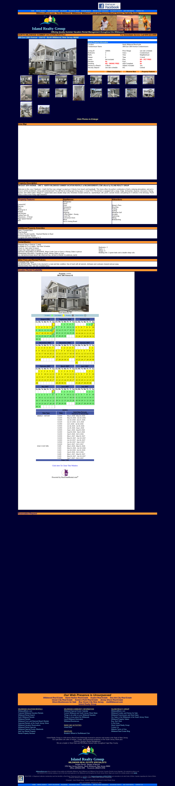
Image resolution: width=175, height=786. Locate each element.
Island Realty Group (87, 704)
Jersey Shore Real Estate (111, 700)
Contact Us (115, 727)
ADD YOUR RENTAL (128, 784)
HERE (135, 773)
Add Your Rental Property (27, 731)
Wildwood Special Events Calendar (76, 711)
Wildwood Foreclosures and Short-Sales (125, 715)
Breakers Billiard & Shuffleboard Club (77, 733)
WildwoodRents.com (25, 711)
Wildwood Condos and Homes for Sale (124, 713)
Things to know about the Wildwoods (76, 717)
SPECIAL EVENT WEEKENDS (100, 784)
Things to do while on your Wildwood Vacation (80, 715)
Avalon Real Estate (99, 698)
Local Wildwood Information (73, 719)
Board (84, 777)
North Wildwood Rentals (26, 717)
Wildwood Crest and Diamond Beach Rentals (33, 721)
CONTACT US (139, 784)
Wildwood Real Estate (53, 698)
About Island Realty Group (120, 725)
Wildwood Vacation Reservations (29, 725)
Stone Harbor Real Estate (76, 698)
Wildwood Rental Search (26, 715)
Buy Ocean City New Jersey (91, 702)
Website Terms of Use (119, 729)
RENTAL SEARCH (42, 784)
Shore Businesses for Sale (64, 702)
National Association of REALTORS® (101, 776)
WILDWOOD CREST (74, 784)
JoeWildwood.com (114, 702)
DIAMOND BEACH (86, 784)
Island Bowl (68, 727)
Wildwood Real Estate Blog (120, 731)
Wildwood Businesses (71, 721)
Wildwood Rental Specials (27, 727)
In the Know (115, 723)
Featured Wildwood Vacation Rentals (30, 713)
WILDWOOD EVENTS (115, 784)
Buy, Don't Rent (116, 721)
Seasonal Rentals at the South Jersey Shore (33, 723)
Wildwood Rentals (24, 719)
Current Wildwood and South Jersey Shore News (81, 713)
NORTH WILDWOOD (53, 784)
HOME (34, 784)
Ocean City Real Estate (62, 700)
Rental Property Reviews (26, 733)
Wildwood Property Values (120, 719)
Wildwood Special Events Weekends (30, 729)
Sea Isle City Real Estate (121, 698)
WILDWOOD (64, 784)
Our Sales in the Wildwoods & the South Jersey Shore (130, 717)
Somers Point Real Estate (86, 700)
